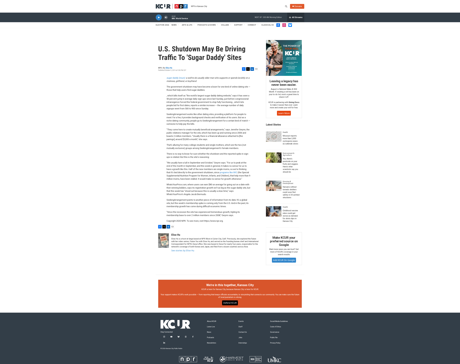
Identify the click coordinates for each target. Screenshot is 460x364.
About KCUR (211, 321)
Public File (274, 337)
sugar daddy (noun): (176, 78)
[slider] (169, 17)
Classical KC (267, 25)
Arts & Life (187, 25)
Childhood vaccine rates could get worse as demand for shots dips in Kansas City (290, 215)
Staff (241, 327)
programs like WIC (228, 172)
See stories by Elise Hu (182, 250)
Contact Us (243, 332)
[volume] (166, 17)
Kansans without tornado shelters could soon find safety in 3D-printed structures (291, 192)
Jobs (240, 337)
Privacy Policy (275, 343)
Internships (243, 343)
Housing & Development (288, 182)
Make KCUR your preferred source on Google (284, 241)
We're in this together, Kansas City (230, 285)
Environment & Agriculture (288, 154)
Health (285, 132)
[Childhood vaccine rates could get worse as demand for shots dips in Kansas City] (274, 211)
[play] (159, 17)
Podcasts (210, 337)
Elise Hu (169, 68)
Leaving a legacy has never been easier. (284, 83)
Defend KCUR (230, 302)
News (174, 25)
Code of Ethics (275, 327)
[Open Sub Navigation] (178, 25)
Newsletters (211, 343)
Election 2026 (162, 25)
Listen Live (211, 327)
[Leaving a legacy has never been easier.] (284, 58)
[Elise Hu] (163, 240)
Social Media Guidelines (279, 321)
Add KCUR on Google (284, 260)
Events (241, 321)
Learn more (284, 113)
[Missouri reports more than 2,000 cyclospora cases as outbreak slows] (274, 136)
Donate (298, 6)
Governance (274, 332)
